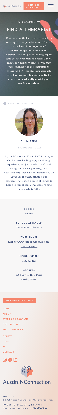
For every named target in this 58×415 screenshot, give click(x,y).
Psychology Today (29, 147)
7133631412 (29, 261)
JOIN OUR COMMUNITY (33, 6)
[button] (51, 6)
